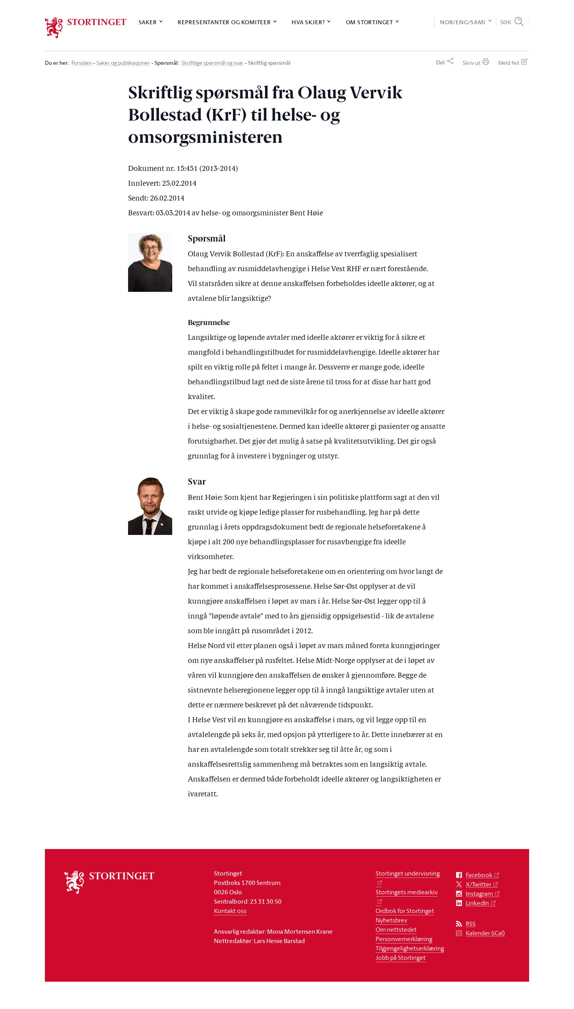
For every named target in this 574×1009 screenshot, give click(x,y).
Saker (148, 22)
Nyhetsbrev (391, 920)
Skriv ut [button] (471, 62)
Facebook (479, 875)
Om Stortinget (369, 22)
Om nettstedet (396, 929)
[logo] (86, 28)
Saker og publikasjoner (123, 63)
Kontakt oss (230, 910)
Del (440, 62)
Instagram (479, 893)
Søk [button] (506, 22)
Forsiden (81, 63)
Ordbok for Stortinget (405, 910)
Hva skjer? (308, 22)
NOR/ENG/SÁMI (462, 22)
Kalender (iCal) (485, 933)
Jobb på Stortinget (401, 957)
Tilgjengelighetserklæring (410, 948)
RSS (471, 923)
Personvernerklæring (404, 938)
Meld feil (508, 62)
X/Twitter (478, 884)
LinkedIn (477, 903)
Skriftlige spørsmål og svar (212, 63)
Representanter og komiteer (224, 22)
